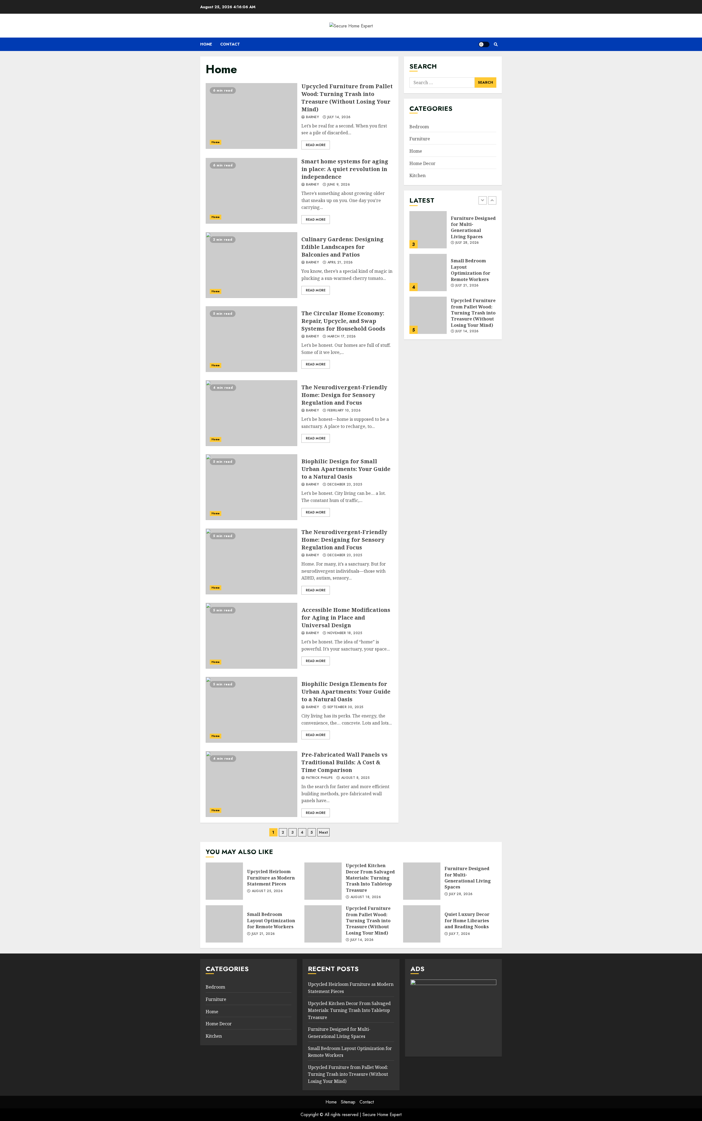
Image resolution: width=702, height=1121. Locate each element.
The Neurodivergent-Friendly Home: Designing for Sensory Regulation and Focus (251, 561)
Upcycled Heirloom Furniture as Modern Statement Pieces (224, 881)
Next (323, 832)
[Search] (495, 44)
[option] (453, 232)
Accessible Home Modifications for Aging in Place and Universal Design (251, 636)
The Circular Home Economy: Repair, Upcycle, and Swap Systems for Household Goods (251, 339)
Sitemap (348, 1102)
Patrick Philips (319, 778)
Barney (312, 117)
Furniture (419, 139)
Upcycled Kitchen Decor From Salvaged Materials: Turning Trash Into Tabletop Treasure (323, 881)
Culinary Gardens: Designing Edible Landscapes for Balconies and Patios (251, 265)
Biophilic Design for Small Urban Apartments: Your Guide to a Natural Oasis (251, 487)
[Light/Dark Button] (484, 44)
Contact (230, 44)
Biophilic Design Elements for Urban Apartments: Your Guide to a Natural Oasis (251, 710)
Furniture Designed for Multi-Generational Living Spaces (428, 229)
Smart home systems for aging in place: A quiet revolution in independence (251, 191)
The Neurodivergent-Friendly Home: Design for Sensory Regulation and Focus (251, 413)
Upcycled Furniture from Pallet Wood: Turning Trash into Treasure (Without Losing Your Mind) (251, 116)
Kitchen (417, 175)
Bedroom (419, 126)
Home (206, 44)
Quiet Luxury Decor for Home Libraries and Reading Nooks (421, 924)
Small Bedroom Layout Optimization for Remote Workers (428, 272)
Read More (315, 145)
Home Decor (422, 163)
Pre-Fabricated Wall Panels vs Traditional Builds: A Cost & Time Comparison (251, 784)
